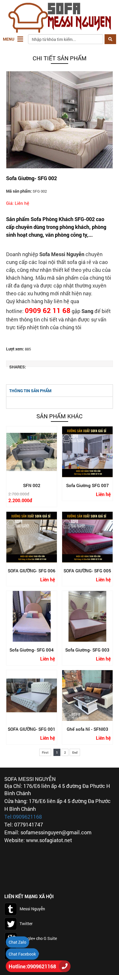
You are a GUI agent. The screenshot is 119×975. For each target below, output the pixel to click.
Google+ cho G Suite (38, 938)
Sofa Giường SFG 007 (87, 486)
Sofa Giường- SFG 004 (32, 650)
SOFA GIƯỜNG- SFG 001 (31, 729)
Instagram (29, 953)
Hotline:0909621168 (32, 966)
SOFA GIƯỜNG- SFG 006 (31, 571)
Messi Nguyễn (32, 908)
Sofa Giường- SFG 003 (87, 650)
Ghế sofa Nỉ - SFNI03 (87, 729)
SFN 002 (31, 486)
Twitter (26, 923)
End (74, 752)
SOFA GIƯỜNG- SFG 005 (87, 571)
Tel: (8, 816)
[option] (59, 119)
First (45, 752)
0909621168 (27, 816)
